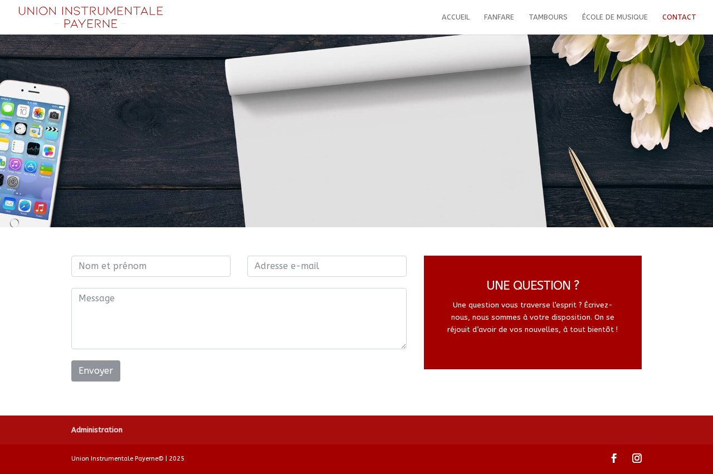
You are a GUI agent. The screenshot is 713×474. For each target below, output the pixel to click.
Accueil (456, 17)
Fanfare (499, 17)
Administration (97, 430)
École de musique (615, 17)
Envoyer (96, 370)
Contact (679, 17)
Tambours (548, 17)
